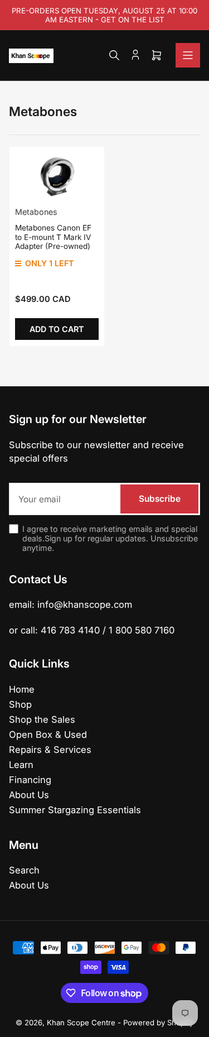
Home (22, 689)
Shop (20, 704)
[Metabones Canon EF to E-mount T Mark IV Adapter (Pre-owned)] (56, 176)
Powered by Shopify (158, 1022)
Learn (21, 764)
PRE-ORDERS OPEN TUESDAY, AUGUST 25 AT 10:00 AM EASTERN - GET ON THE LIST (104, 15)
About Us (29, 794)
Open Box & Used (48, 734)
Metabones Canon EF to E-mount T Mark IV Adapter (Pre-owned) (53, 237)
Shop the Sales (42, 719)
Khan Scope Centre (81, 1022)
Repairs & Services (50, 749)
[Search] (114, 55)
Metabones (36, 212)
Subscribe (160, 498)
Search (24, 870)
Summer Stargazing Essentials (75, 809)
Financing (30, 779)
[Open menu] (188, 55)
